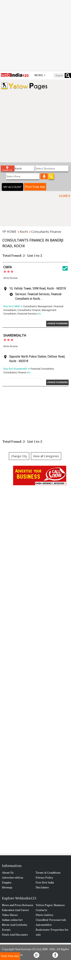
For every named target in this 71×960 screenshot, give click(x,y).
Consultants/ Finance (29, 310)
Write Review (10, 278)
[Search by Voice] (44, 176)
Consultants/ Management (37, 306)
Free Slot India (45, 882)
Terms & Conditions (48, 872)
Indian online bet (12, 920)
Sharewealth (14, 335)
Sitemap (7, 887)
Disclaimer (42, 887)
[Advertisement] (35, 35)
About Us (8, 872)
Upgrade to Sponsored (57, 323)
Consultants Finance (46, 231)
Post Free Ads (35, 187)
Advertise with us (12, 877)
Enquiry (6, 882)
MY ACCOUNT (12, 187)
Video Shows (10, 915)
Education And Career (15, 910)
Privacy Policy (44, 877)
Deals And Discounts (15, 934)
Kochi (24, 231)
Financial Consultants (42, 368)
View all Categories (46, 456)
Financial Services (27, 313)
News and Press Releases (17, 905)
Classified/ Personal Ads (51, 920)
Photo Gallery (44, 915)
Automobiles (44, 925)
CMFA (7, 267)
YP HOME (9, 231)
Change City (19, 456)
